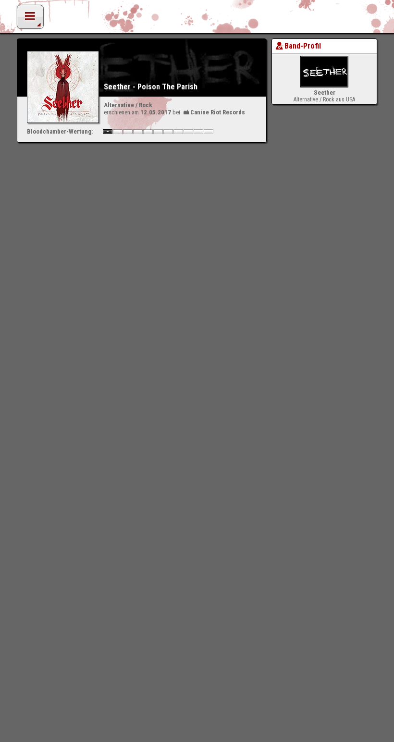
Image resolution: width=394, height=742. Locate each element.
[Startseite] (197, 19)
